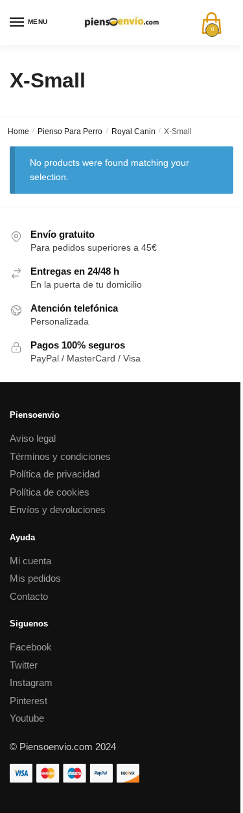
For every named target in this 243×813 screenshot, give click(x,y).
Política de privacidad (55, 473)
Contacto (29, 596)
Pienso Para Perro (70, 131)
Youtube (27, 718)
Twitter (24, 664)
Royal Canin (133, 131)
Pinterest (28, 700)
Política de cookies (49, 492)
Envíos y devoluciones (58, 509)
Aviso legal (33, 438)
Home (18, 131)
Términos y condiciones (60, 456)
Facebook (31, 646)
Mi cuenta (30, 560)
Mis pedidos (35, 578)
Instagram (31, 682)
